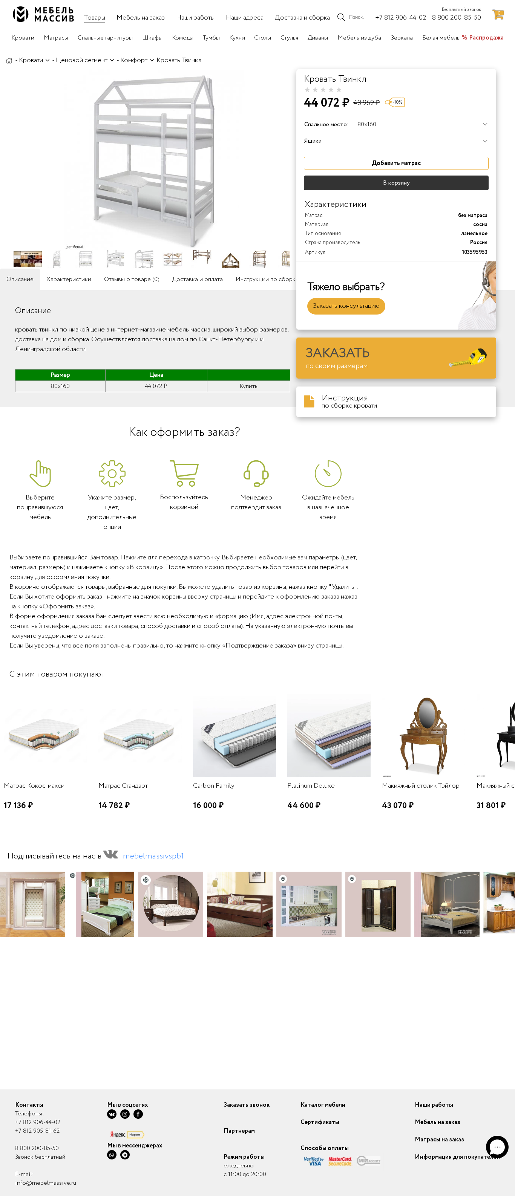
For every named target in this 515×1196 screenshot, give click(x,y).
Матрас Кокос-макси (34, 786)
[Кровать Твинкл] (154, 159)
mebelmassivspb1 (153, 856)
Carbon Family (214, 786)
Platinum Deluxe (311, 786)
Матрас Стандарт (123, 786)
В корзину (396, 183)
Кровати (31, 60)
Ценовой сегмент (81, 60)
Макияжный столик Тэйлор (421, 786)
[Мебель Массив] (9, 60)
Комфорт (133, 60)
